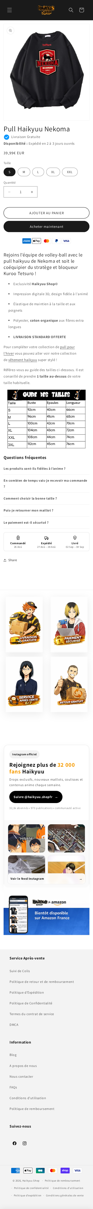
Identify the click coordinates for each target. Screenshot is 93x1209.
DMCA (14, 1025)
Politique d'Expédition (27, 992)
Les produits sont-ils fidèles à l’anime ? (35, 468)
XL (53, 172)
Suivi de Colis (20, 971)
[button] (9, 10)
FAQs (13, 1087)
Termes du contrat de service (32, 1014)
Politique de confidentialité (31, 1188)
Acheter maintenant (46, 226)
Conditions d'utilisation (28, 1098)
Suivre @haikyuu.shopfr (36, 797)
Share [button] (12, 560)
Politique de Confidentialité (31, 1003)
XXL (70, 172)
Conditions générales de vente (65, 1195)
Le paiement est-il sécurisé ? (26, 522)
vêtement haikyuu (22, 359)
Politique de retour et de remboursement (42, 982)
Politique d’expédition (27, 1195)
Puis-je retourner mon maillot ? (28, 510)
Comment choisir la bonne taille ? (30, 498)
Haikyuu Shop (31, 1180)
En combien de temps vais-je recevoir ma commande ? (45, 483)
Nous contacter (21, 1076)
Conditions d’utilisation (68, 1188)
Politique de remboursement (32, 1109)
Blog (13, 1055)
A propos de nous (23, 1066)
